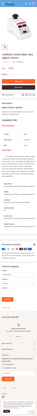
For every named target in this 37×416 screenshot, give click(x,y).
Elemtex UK (6, 62)
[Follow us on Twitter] (3, 397)
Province (4, 279)
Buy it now (18, 87)
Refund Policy (6, 307)
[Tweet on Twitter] (30, 94)
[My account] (30, 3)
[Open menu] (3, 3)
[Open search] (26, 3)
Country (4, 270)
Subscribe (8, 379)
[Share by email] (33, 94)
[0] (33, 3)
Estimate (8, 299)
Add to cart (18, 81)
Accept (6, 411)
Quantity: (4, 74)
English (5, 388)
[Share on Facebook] (23, 94)
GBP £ (14, 388)
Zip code (4, 288)
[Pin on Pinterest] (26, 94)
